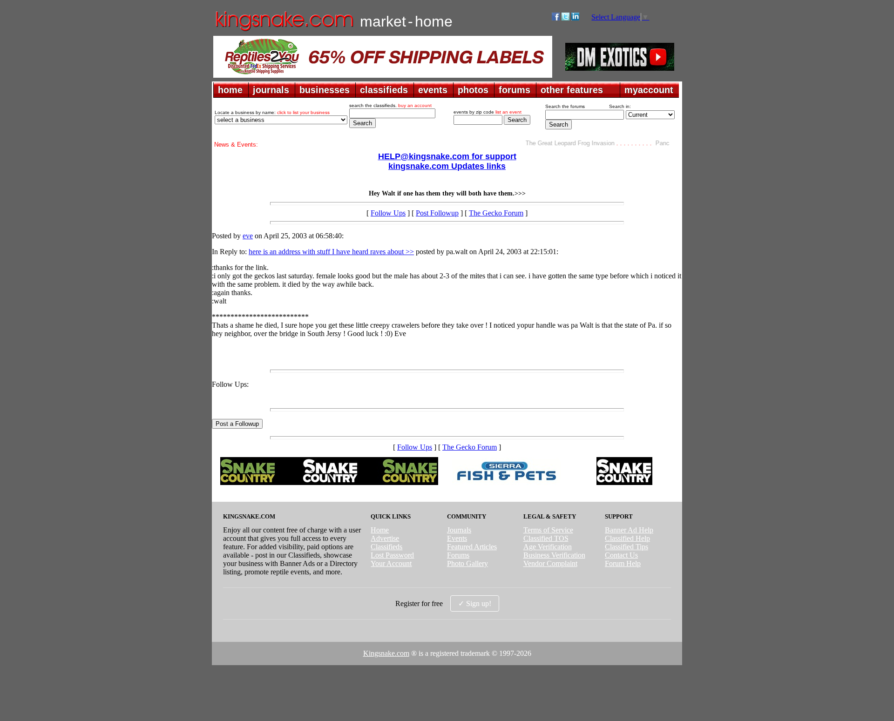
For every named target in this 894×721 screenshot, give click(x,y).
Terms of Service (548, 530)
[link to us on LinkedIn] (575, 18)
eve (248, 236)
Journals (459, 530)
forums (514, 90)
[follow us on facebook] (556, 18)
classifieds (384, 90)
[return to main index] (283, 30)
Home (380, 530)
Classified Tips (626, 547)
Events (457, 538)
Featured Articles (472, 547)
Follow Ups (388, 213)
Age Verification (547, 547)
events (432, 90)
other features (572, 90)
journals (271, 90)
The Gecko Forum (496, 213)
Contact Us (621, 555)
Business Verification (554, 555)
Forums (458, 555)
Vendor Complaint (550, 563)
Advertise (385, 538)
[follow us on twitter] (565, 18)
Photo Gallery (467, 563)
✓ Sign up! (474, 603)
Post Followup (437, 213)
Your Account (391, 563)
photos (473, 90)
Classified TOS (546, 538)
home (230, 90)
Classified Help (627, 538)
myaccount (648, 90)
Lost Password (392, 555)
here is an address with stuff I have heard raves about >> (331, 252)
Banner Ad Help (629, 530)
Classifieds (386, 547)
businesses (324, 90)
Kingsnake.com (386, 653)
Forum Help (623, 563)
